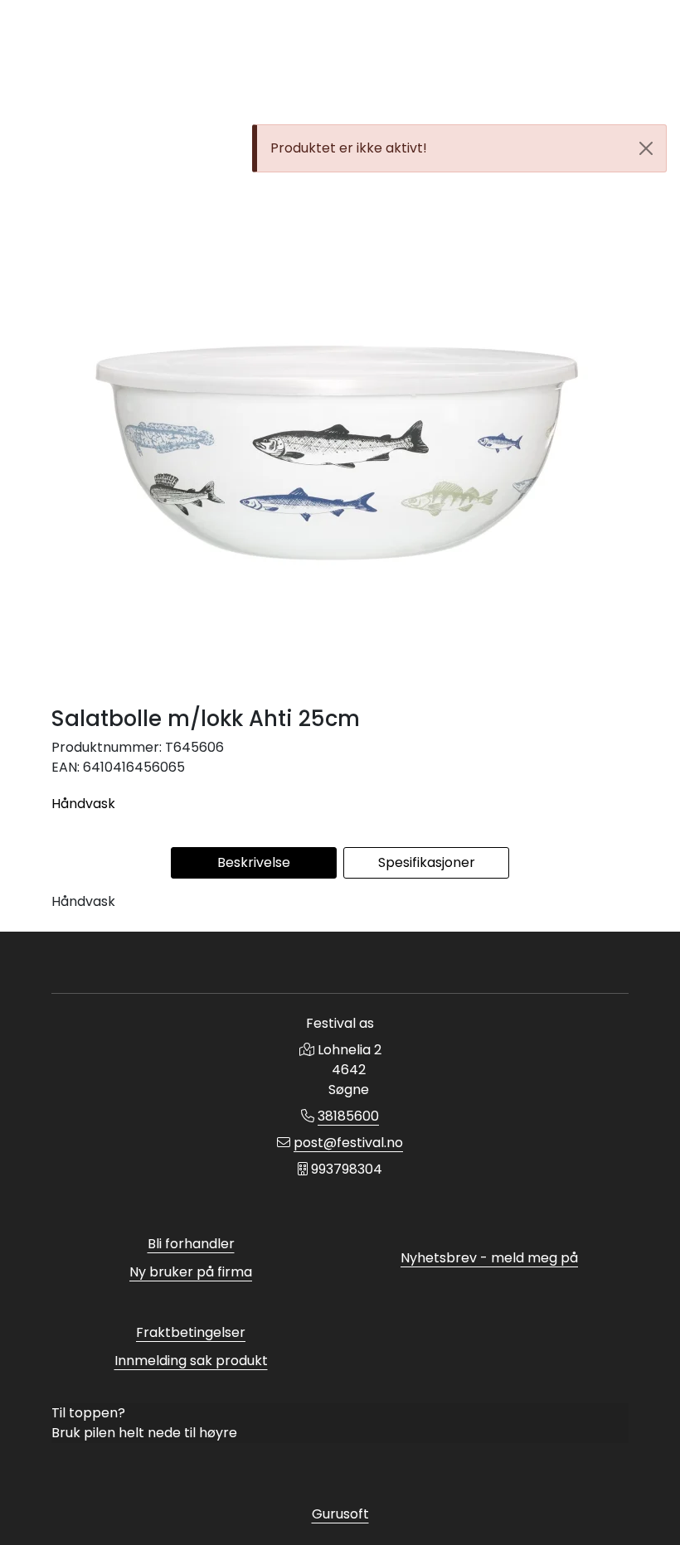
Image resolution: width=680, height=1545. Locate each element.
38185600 (348, 1116)
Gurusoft (340, 1513)
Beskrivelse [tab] (253, 862)
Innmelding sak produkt (191, 1360)
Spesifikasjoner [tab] (426, 862)
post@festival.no (348, 1142)
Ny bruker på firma (190, 1271)
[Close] (646, 148)
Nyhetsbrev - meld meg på (489, 1257)
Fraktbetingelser (190, 1332)
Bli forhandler (191, 1243)
